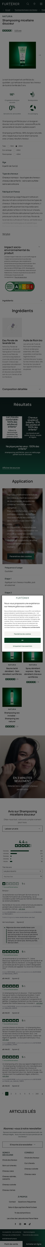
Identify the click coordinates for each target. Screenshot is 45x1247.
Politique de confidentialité (31, 627)
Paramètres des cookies (22, 634)
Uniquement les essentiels (22, 646)
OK (22, 640)
